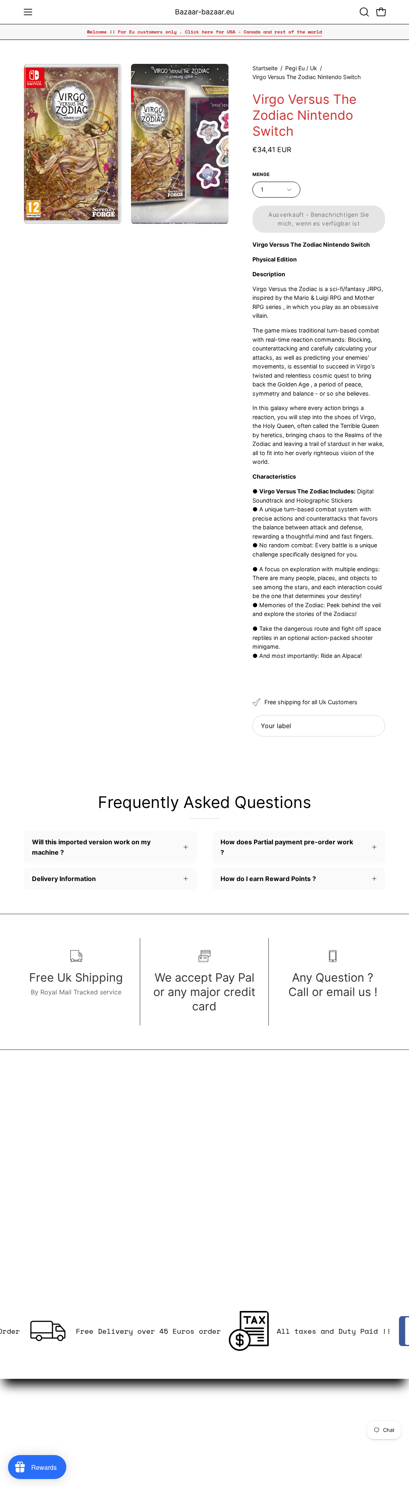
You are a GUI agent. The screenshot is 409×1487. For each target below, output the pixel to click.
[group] (204, 32)
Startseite (265, 68)
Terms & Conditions (147, 1397)
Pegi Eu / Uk (301, 68)
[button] (363, 12)
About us (131, 1384)
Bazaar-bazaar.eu (204, 12)
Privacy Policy (139, 1410)
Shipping (131, 1424)
